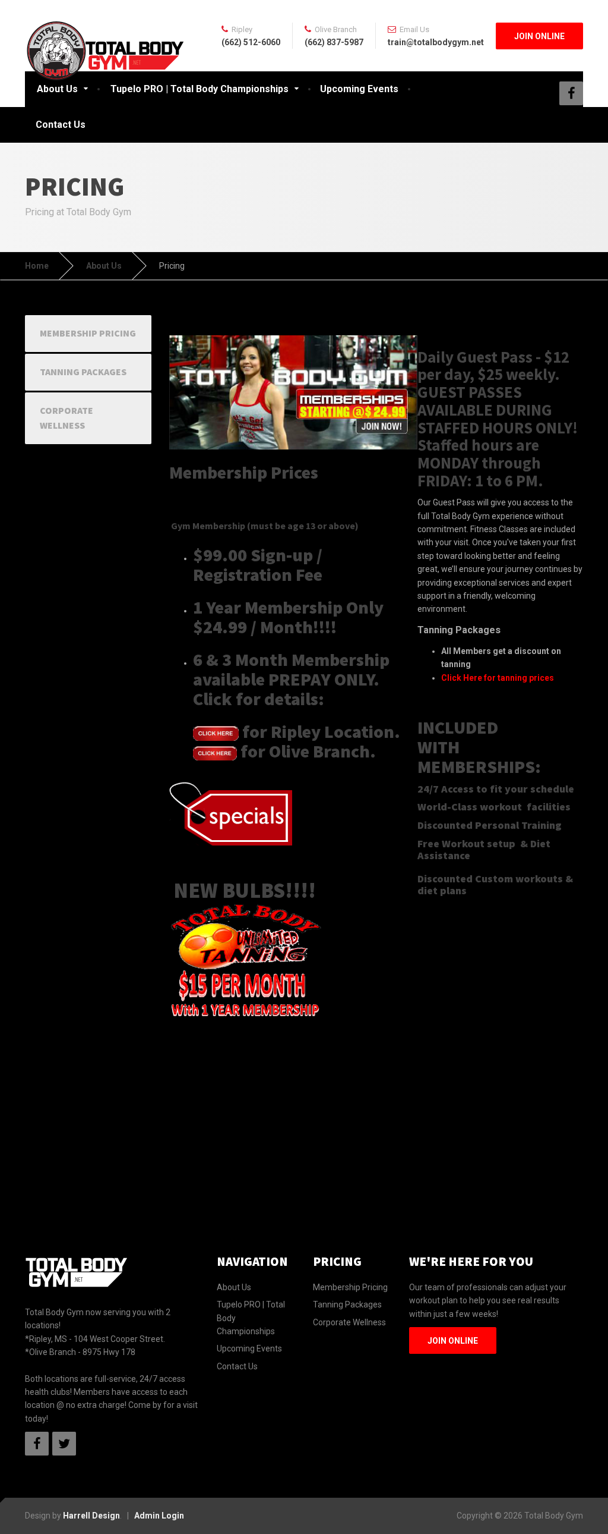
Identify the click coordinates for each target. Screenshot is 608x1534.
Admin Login (159, 1515)
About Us (57, 89)
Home (37, 266)
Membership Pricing (88, 333)
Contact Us (61, 124)
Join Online (539, 36)
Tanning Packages (83, 372)
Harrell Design (91, 1515)
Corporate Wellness (66, 418)
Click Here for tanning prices (497, 678)
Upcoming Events (359, 89)
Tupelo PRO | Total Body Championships (199, 89)
